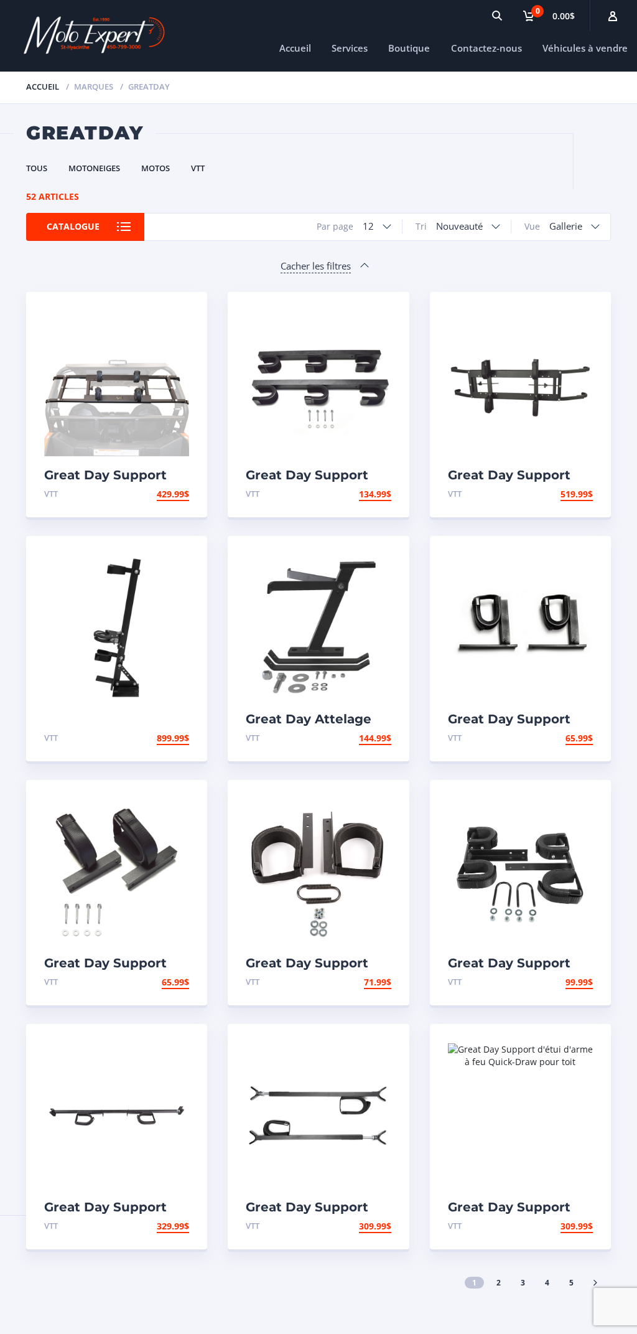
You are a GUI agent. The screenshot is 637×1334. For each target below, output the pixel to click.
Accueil (295, 48)
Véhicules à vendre (585, 48)
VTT (198, 168)
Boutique (409, 48)
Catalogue (73, 226)
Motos (155, 168)
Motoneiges (94, 168)
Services (350, 48)
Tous (36, 168)
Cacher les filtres (316, 266)
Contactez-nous (486, 48)
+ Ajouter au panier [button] (141, 494)
